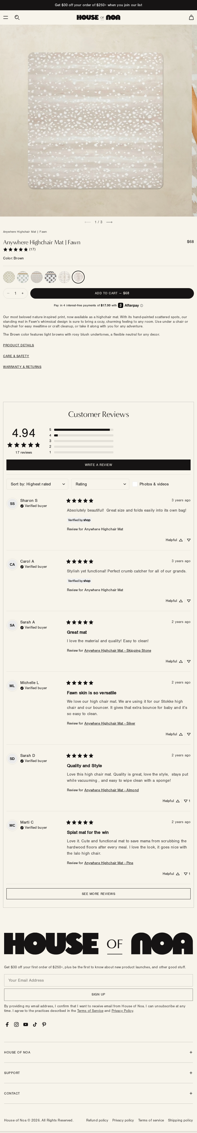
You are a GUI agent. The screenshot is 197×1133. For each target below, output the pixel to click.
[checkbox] (161, 484)
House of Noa (15, 1120)
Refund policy (97, 1120)
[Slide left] (87, 222)
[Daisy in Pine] (23, 277)
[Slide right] (109, 222)
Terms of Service (90, 1011)
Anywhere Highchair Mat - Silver (109, 723)
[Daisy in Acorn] (37, 277)
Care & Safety (16, 356)
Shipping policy (180, 1120)
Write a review (98, 465)
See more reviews (98, 894)
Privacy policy (123, 1120)
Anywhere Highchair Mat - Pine (108, 863)
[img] (33, 505)
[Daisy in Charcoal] (50, 277)
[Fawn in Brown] (78, 277)
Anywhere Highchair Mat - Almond (111, 790)
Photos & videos (154, 484)
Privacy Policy (122, 1011)
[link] (19, 249)
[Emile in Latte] (64, 277)
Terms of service (151, 1120)
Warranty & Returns (22, 367)
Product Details (18, 345)
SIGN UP (98, 994)
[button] (5, 17)
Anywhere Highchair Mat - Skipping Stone (117, 651)
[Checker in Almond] (9, 277)
